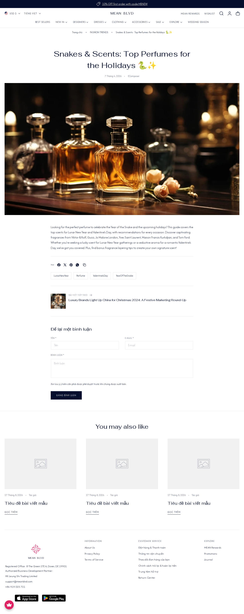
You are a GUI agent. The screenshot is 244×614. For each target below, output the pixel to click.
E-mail (129, 338)
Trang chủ (77, 32)
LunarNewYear (61, 275)
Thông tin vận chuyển (151, 554)
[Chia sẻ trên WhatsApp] (77, 265)
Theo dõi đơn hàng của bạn (154, 559)
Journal (208, 559)
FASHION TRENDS (99, 32)
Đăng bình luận (66, 395)
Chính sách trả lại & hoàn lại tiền (157, 566)
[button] (221, 13)
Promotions (210, 554)
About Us (90, 547)
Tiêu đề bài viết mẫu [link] (26, 503)
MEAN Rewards (190, 13)
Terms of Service (94, 559)
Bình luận (57, 355)
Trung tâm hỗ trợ (148, 571)
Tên (53, 338)
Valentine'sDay (100, 275)
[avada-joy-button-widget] (9, 604)
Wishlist (209, 13)
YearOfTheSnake (124, 275)
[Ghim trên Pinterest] (71, 265)
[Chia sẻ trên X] (65, 265)
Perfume (80, 275)
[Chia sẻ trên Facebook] (59, 265)
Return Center (146, 578)
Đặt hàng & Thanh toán (152, 547)
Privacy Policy (92, 554)
